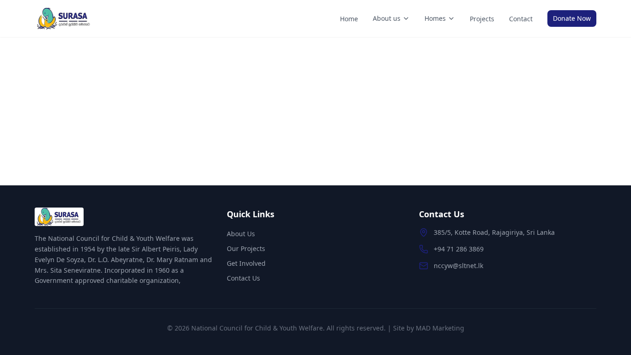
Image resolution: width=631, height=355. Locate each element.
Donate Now (572, 18)
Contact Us (243, 278)
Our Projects (246, 248)
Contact (521, 18)
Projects (482, 18)
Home (349, 18)
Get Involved (246, 263)
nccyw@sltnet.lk (458, 265)
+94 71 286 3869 (459, 249)
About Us (241, 233)
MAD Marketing (440, 328)
